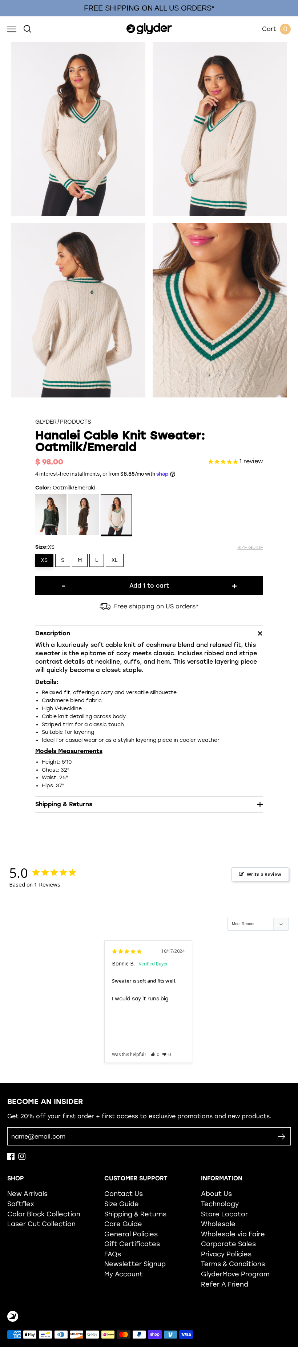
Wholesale (218, 1224)
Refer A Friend (224, 1284)
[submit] (281, 1136)
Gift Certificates (132, 1244)
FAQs (112, 1254)
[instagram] (21, 1158)
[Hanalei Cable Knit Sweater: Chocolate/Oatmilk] (84, 515)
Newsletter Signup (135, 1264)
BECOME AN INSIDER (45, 1101)
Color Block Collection (43, 1214)
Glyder (46, 422)
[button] (155, 1054)
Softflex (20, 1204)
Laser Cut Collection (41, 1224)
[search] (27, 29)
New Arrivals (27, 1193)
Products (75, 422)
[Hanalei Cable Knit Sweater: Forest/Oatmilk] (51, 515)
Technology (220, 1204)
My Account (123, 1274)
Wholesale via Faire (233, 1234)
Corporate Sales (228, 1244)
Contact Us (123, 1193)
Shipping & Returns (135, 1214)
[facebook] (11, 1158)
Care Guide (123, 1224)
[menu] (11, 29)
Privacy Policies (226, 1254)
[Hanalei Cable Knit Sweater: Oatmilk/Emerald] (116, 515)
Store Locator (224, 1214)
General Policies (131, 1234)
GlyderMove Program (235, 1274)
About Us (216, 1193)
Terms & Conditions (233, 1264)
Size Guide (121, 1204)
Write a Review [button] (264, 874)
